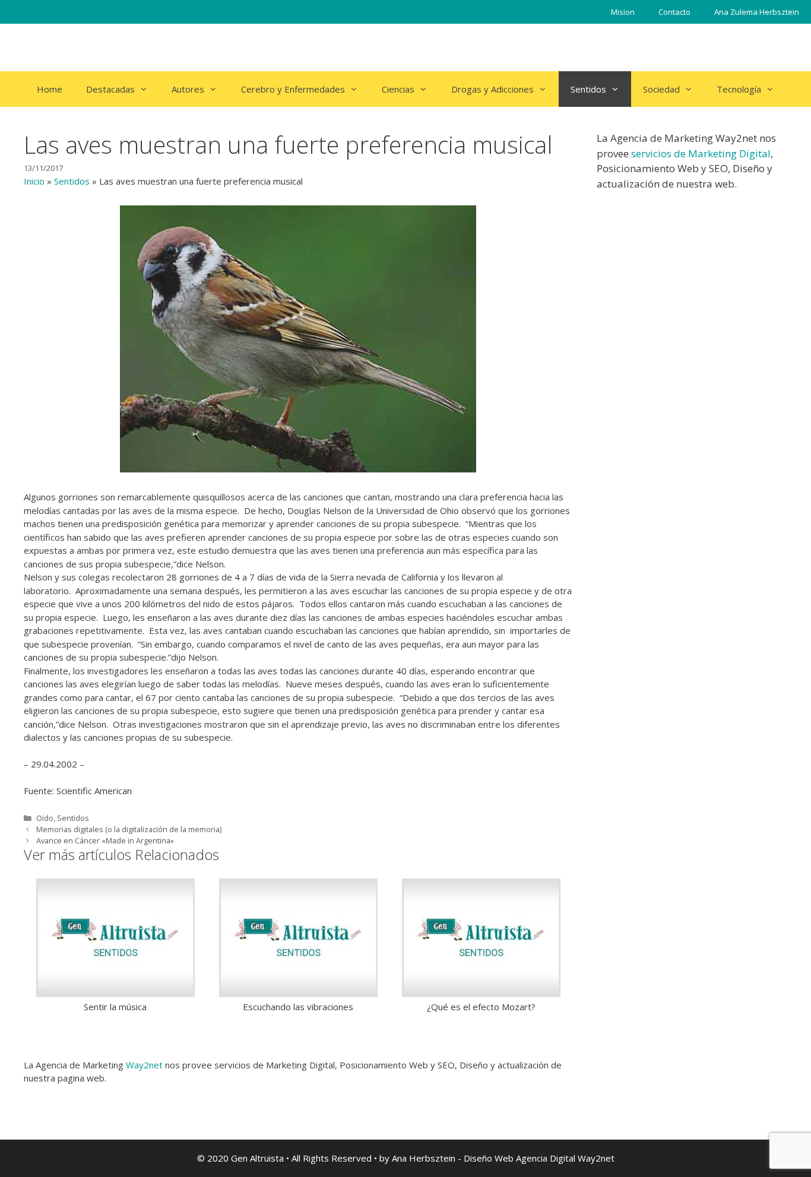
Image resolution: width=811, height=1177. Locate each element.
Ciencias (398, 89)
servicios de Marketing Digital (701, 153)
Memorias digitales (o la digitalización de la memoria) (128, 829)
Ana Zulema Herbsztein (756, 12)
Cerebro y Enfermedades (293, 89)
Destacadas (110, 89)
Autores (188, 89)
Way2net (144, 1065)
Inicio (34, 181)
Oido (44, 818)
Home (49, 89)
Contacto (674, 12)
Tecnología (739, 89)
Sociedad (661, 89)
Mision (623, 12)
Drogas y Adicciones (492, 89)
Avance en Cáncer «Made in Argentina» (105, 840)
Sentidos (588, 89)
